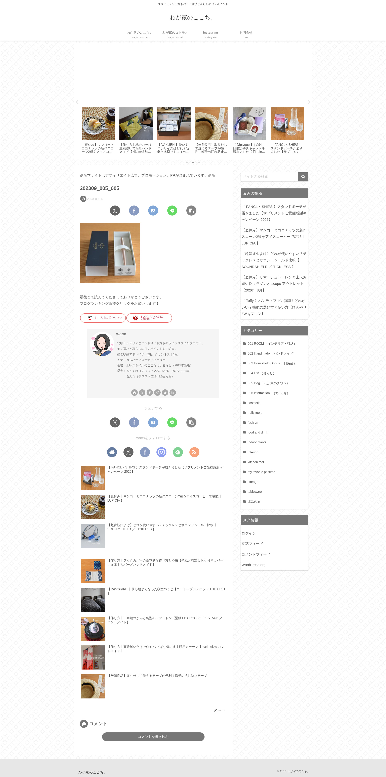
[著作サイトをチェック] (134, 392)
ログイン (248, 533)
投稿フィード (252, 544)
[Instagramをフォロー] (157, 392)
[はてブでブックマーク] (153, 210)
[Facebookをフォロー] (150, 392)
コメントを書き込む (153, 737)
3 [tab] (199, 163)
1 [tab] (187, 163)
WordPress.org (253, 565)
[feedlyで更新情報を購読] (165, 392)
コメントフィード (255, 554)
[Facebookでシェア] (134, 210)
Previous (77, 102)
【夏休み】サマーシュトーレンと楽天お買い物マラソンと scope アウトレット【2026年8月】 (274, 283)
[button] (191, 210)
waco (121, 334)
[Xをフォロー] (142, 392)
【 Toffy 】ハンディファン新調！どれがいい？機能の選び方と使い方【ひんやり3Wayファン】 (274, 307)
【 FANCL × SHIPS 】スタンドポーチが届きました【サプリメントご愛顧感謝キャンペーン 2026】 (274, 213)
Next (309, 102)
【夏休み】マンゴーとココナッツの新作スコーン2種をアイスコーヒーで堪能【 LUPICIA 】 (274, 236)
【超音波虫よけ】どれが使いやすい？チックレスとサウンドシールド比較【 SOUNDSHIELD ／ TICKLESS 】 (274, 260)
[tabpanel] (98, 130)
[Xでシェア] (115, 210)
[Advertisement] (193, 73)
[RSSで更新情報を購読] (172, 392)
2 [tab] (193, 163)
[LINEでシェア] (172, 210)
